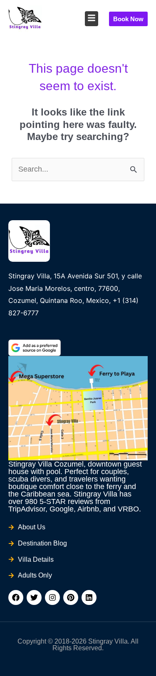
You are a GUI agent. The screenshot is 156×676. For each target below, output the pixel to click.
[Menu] (91, 18)
